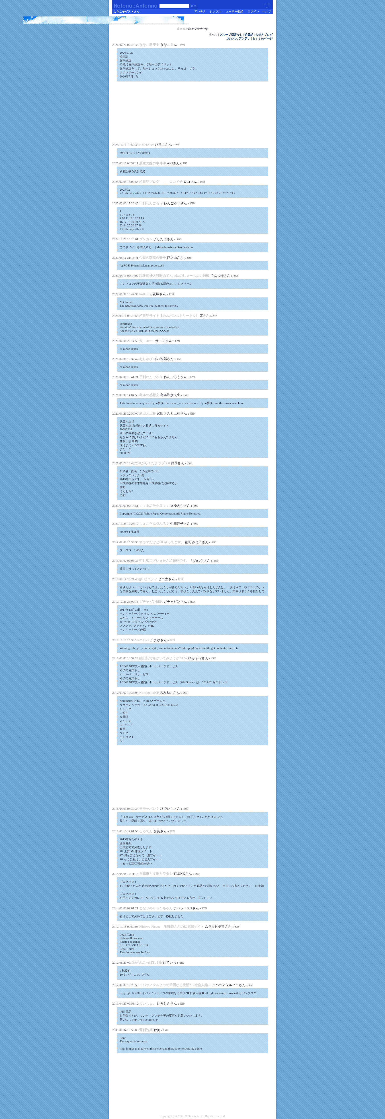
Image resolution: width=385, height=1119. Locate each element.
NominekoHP (149, 692)
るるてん (146, 831)
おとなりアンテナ (238, 38)
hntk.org (145, 294)
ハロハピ (146, 640)
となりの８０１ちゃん (156, 908)
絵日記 (249, 34)
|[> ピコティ (148, 579)
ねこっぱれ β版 (150, 962)
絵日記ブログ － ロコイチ (161, 181)
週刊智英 (182, 29)
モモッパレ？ (149, 808)
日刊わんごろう (151, 203)
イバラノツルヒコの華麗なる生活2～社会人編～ (175, 985)
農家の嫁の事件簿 (152, 163)
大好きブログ (264, 34)
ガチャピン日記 (151, 601)
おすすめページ (262, 38)
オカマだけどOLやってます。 (161, 542)
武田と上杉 (147, 413)
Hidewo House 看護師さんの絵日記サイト (171, 926)
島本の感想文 (149, 395)
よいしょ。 (147, 1003)
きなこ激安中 (149, 45)
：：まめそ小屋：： (154, 505)
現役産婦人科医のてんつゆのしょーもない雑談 (174, 275)
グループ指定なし (231, 34)
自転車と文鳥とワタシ (156, 873)
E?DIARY (146, 144)
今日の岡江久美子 (152, 257)
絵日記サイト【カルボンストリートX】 (169, 315)
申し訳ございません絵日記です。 (164, 560)
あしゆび (146, 359)
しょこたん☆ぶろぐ (154, 523)
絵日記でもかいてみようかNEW (163, 658)
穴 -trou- (146, 341)
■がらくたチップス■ (154, 463)
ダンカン (146, 239)
